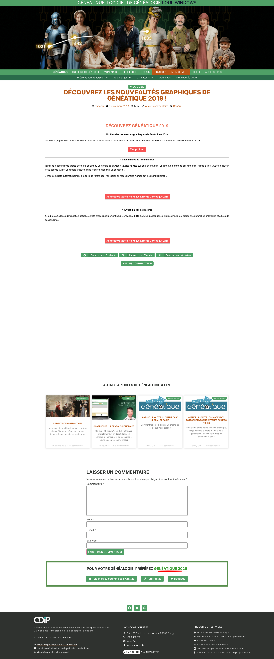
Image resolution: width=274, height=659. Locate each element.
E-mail (91, 530)
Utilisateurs (143, 77)
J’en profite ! (137, 149)
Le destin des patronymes (67, 423)
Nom (90, 519)
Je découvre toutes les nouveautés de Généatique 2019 (137, 196)
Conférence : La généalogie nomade (113, 426)
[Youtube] (137, 608)
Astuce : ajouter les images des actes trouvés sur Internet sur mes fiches (206, 420)
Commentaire (95, 484)
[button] (99, 255)
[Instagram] (144, 608)
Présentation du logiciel (90, 77)
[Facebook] (129, 608)
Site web (91, 540)
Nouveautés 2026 (186, 77)
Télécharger (120, 77)
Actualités (165, 77)
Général (177, 106)
